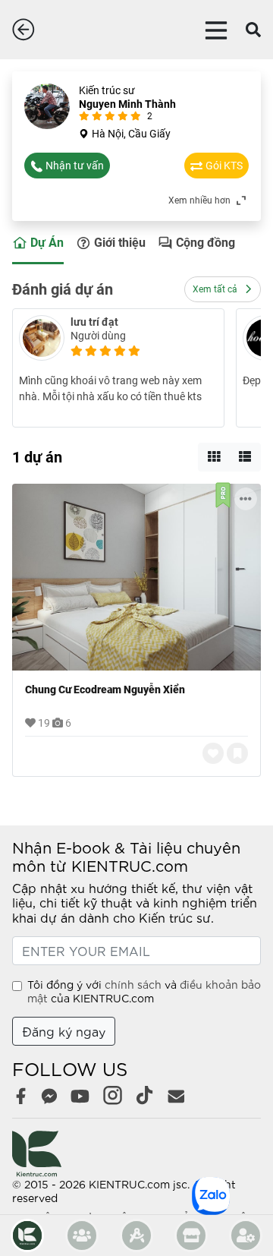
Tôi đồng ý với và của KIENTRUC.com (144, 991)
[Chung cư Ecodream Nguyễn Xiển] (136, 577)
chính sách (133, 984)
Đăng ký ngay (63, 1031)
